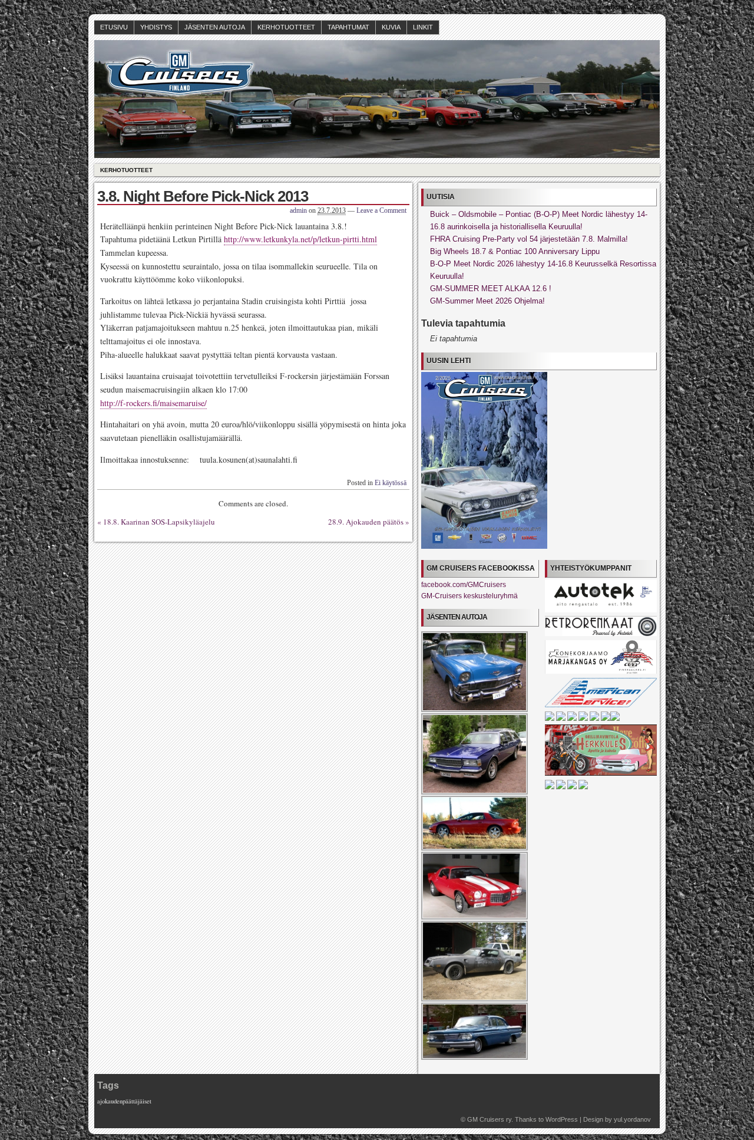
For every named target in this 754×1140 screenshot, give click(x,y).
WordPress (561, 1119)
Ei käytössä (390, 483)
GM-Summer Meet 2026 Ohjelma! (487, 300)
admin (298, 210)
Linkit (423, 27)
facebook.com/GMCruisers (463, 585)
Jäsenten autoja (214, 27)
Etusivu (114, 27)
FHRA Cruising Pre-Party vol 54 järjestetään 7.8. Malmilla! (529, 239)
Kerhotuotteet (286, 27)
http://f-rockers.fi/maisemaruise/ (153, 402)
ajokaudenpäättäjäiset (124, 1101)
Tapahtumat (348, 27)
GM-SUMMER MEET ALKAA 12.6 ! (490, 288)
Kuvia (391, 27)
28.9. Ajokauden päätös (366, 521)
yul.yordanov (632, 1119)
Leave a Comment (381, 210)
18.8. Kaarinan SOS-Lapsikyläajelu (159, 521)
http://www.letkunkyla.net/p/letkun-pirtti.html (300, 239)
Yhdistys (156, 27)
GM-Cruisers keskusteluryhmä (469, 596)
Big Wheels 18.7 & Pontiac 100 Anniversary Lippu (515, 251)
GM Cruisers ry (489, 1119)
